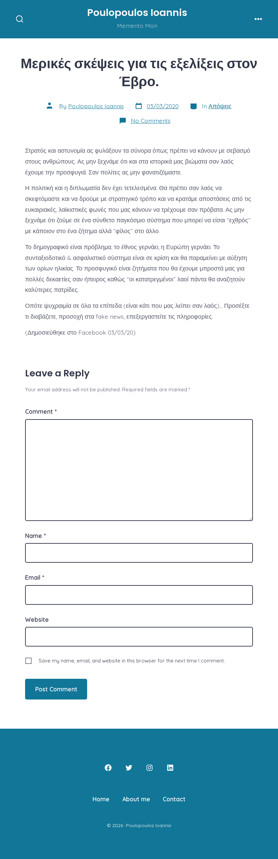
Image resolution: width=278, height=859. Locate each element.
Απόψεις (220, 106)
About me (136, 799)
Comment (41, 411)
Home (101, 799)
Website (37, 619)
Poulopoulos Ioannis (96, 106)
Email (34, 577)
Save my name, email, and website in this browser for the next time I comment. (132, 660)
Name (35, 535)
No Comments (151, 120)
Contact (174, 799)
